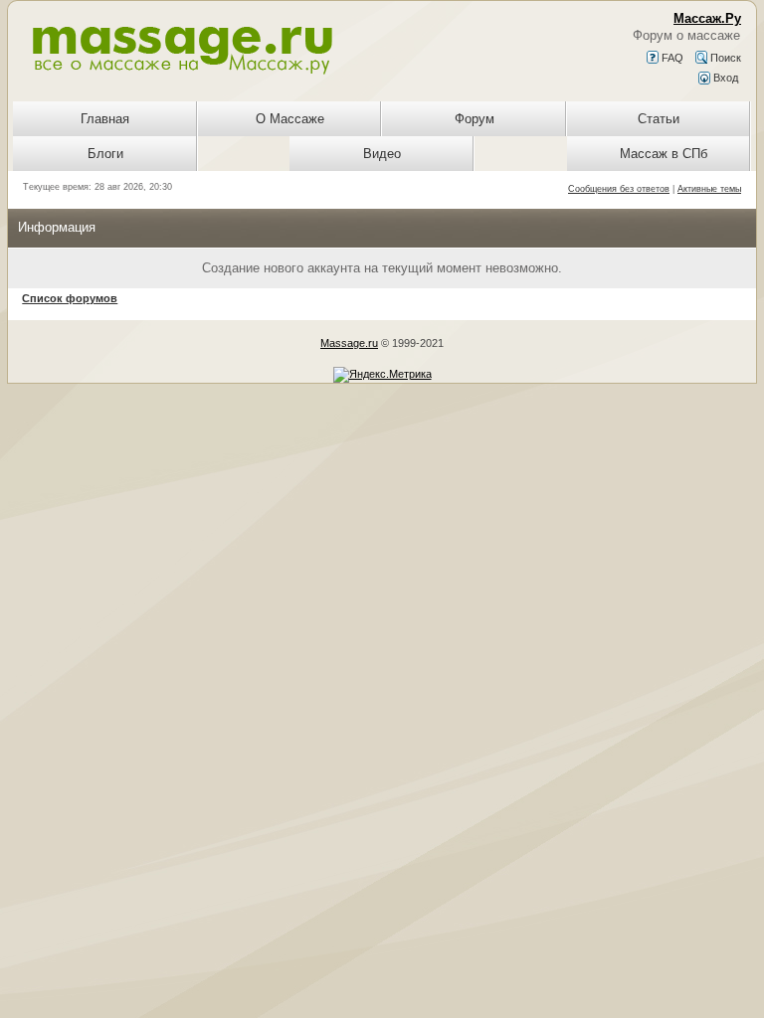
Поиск (724, 58)
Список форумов (69, 298)
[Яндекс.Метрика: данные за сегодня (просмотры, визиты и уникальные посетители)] (382, 375)
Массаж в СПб (663, 153)
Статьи (658, 118)
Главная (105, 118)
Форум (474, 118)
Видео (382, 153)
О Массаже (290, 118)
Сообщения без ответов (618, 189)
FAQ (671, 58)
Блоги (105, 153)
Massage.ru (349, 343)
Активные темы (709, 189)
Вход (724, 78)
